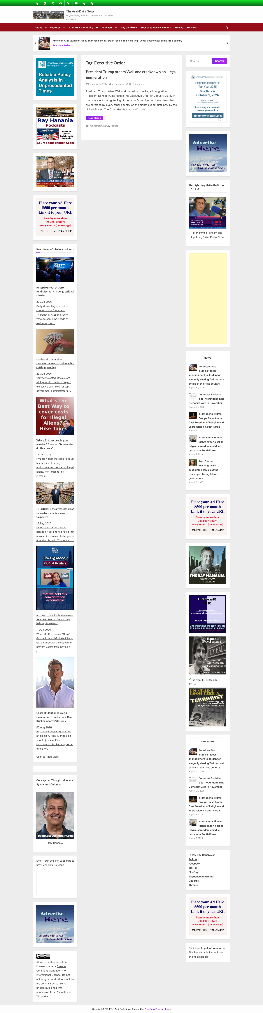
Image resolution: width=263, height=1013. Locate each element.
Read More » (95, 118)
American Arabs (61, 45)
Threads (193, 885)
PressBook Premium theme (157, 1009)
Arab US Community (81, 27)
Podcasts (107, 27)
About (38, 27)
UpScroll (194, 880)
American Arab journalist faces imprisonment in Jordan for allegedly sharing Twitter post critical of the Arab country (117, 40)
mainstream (96, 125)
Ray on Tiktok (129, 27)
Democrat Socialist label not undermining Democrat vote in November (206, 399)
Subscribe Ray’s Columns (155, 27)
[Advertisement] (208, 298)
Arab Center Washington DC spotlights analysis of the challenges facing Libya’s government (203, 470)
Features (55, 27)
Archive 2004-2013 (186, 27)
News (106, 125)
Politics (114, 125)
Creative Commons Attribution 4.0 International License (51, 971)
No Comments (136, 84)
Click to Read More (47, 756)
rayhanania (118, 84)
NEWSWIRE (207, 741)
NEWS (207, 357)
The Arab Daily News (80, 11)
